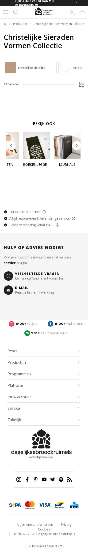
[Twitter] (52, 479)
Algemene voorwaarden (35, 524)
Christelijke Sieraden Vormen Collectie (59, 23)
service (10, 263)
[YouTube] (44, 479)
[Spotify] (61, 479)
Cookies (44, 529)
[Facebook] (27, 479)
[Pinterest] (35, 479)
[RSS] (69, 479)
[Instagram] (18, 479)
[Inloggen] (72, 12)
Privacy (66, 524)
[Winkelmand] (82, 12)
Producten (20, 23)
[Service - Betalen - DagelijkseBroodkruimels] (15, 505)
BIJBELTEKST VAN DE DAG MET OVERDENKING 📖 (35, 3)
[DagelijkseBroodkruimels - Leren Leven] (5, 23)
